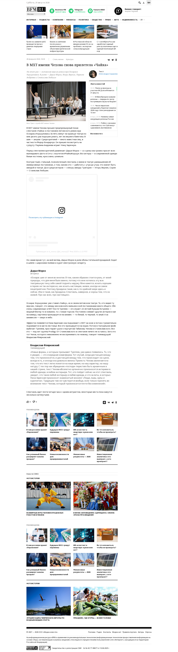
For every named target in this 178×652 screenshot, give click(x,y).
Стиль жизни (58, 59)
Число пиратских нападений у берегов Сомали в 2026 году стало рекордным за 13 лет (103, 109)
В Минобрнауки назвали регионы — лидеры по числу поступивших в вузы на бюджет (103, 99)
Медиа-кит (116, 632)
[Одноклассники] (116, 59)
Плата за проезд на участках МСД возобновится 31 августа (102, 90)
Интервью (31, 20)
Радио (99, 632)
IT (142, 20)
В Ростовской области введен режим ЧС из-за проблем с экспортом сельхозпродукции (83, 45)
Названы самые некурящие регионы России (102, 117)
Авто (116, 20)
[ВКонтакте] (108, 59)
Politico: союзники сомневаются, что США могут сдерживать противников (103, 125)
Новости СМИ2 (32, 474)
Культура (69, 59)
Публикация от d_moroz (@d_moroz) (51, 252)
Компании (58, 20)
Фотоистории (33, 478)
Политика (84, 20)
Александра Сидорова (108, 74)
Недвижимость (130, 20)
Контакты (107, 632)
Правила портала (129, 632)
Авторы (141, 632)
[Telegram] (112, 59)
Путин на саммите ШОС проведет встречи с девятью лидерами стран (36, 45)
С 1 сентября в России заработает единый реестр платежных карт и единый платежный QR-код (107, 46)
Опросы (148, 632)
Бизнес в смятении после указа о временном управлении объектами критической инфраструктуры (60, 46)
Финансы (71, 20)
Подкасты (44, 20)
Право (108, 20)
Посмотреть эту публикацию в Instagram (46, 217)
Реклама (91, 632)
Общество (97, 20)
